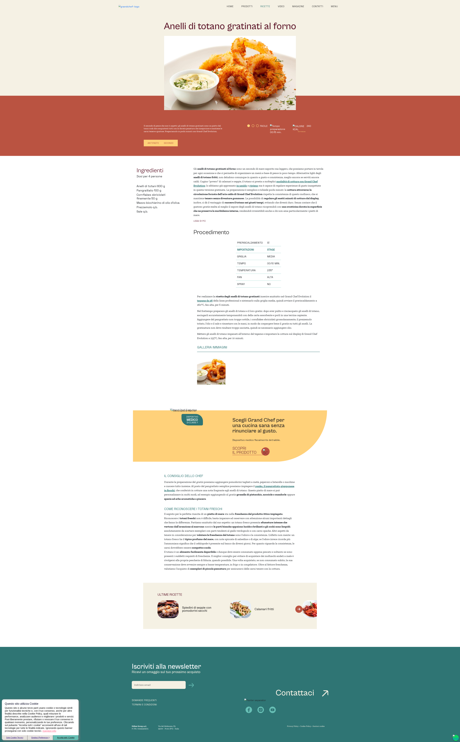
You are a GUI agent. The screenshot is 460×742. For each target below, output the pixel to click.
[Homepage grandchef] (129, 6)
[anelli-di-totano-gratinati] (211, 371)
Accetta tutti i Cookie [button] (66, 738)
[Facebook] (249, 710)
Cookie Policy (305, 726)
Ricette (265, 6)
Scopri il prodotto (244, 450)
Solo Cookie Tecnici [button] (14, 738)
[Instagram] (260, 710)
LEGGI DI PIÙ (199, 221)
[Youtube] (272, 710)
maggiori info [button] (49, 731)
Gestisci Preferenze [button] (39, 738)
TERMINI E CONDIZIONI (144, 704)
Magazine (298, 6)
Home (230, 6)
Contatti (317, 6)
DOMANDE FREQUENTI (144, 700)
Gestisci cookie (319, 726)
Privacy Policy (292, 726)
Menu (334, 6)
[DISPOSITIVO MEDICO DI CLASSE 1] (183, 409)
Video (281, 6)
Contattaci (296, 693)
